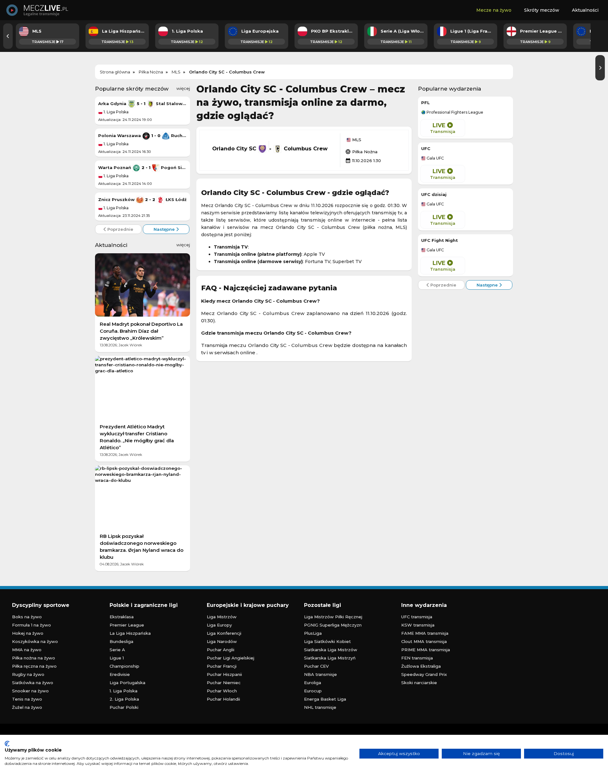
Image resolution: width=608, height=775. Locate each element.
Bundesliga (121, 641)
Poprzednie (119, 229)
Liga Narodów (222, 641)
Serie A (117, 649)
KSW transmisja (417, 624)
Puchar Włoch (222, 690)
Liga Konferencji (224, 633)
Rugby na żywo (28, 674)
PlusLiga (313, 633)
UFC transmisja (416, 616)
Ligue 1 (117, 657)
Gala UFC (435, 158)
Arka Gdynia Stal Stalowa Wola (142, 103)
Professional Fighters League (454, 112)
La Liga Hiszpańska (130, 633)
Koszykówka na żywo (35, 641)
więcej (183, 88)
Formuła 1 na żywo (31, 624)
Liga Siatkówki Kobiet (327, 641)
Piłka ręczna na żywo (34, 666)
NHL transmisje (320, 707)
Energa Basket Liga (325, 699)
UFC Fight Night (439, 240)
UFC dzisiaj (433, 194)
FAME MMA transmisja (424, 633)
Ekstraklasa (122, 616)
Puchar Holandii (223, 699)
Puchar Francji (222, 666)
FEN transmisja (417, 657)
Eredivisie (120, 674)
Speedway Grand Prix (424, 674)
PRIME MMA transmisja (425, 649)
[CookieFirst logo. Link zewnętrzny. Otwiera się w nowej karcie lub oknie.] (7, 744)
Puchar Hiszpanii (224, 674)
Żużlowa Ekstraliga (421, 666)
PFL (425, 102)
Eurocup (313, 690)
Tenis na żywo (27, 699)
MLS (356, 140)
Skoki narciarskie (419, 682)
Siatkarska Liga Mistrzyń (330, 657)
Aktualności (585, 10)
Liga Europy (219, 624)
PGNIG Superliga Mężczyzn (333, 624)
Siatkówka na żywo (32, 682)
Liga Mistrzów (222, 616)
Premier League (127, 624)
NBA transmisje (320, 674)
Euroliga (312, 682)
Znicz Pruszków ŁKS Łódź (142, 199)
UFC (425, 148)
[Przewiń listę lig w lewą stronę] (8, 36)
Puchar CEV (316, 666)
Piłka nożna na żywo (33, 657)
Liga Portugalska (127, 682)
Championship (124, 666)
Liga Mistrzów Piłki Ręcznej (333, 616)
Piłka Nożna (361, 151)
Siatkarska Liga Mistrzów (330, 649)
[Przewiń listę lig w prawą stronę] (600, 67)
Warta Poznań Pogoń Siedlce (142, 167)
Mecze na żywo (493, 10)
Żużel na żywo (27, 707)
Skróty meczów (541, 10)
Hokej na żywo (27, 633)
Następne (165, 229)
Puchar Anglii (220, 649)
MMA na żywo (26, 649)
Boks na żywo (27, 616)
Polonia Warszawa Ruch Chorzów (142, 135)
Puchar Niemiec (224, 682)
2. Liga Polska (124, 699)
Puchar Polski (124, 707)
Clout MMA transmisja (424, 641)
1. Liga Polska (116, 112)
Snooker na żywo (30, 690)
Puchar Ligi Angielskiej (230, 657)
